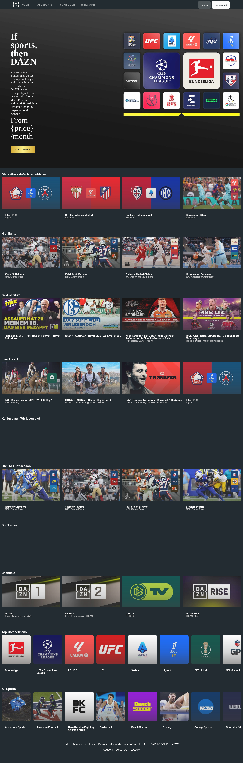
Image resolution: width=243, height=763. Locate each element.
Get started (221, 5)
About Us (121, 749)
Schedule (67, 4)
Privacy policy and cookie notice (117, 744)
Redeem (108, 749)
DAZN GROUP (159, 744)
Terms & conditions (84, 744)
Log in (204, 5)
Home (25, 4)
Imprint (143, 744)
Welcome (88, 4)
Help (66, 744)
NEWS (175, 744)
